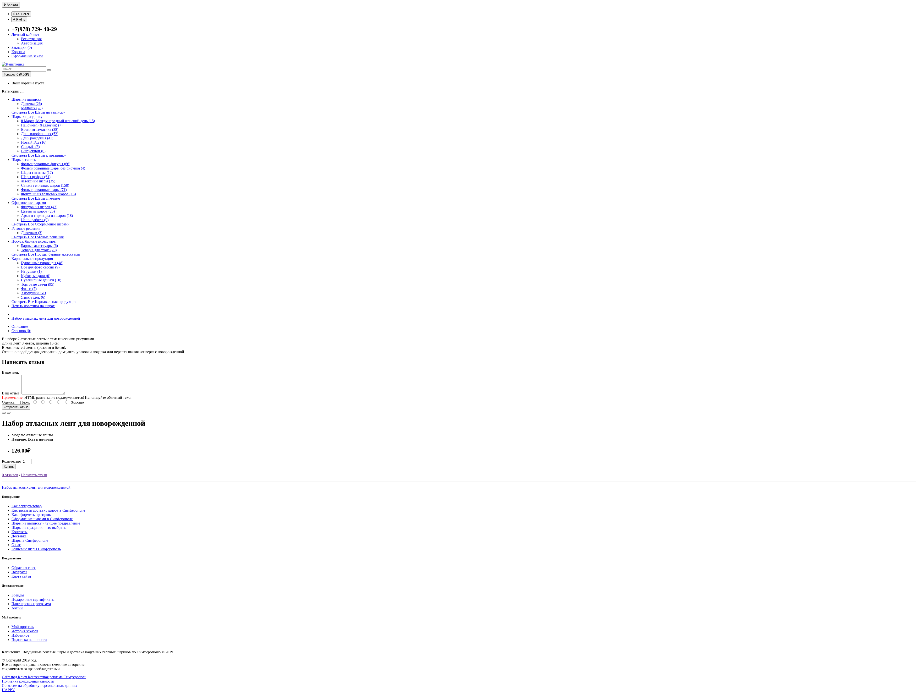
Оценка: (8, 402)
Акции (17, 608)
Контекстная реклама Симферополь (57, 677)
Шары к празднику (27, 117)
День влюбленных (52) (39, 134)
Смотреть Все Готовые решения (37, 237)
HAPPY (8, 690)
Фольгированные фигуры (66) (45, 164)
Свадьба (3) (30, 147)
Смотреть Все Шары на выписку (38, 112)
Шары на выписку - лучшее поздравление (45, 523)
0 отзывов (10, 475)
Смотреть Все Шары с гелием (35, 198)
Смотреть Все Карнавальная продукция (43, 302)
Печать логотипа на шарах (33, 306)
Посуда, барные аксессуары (33, 241)
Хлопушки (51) (33, 293)
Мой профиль (22, 627)
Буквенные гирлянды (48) (42, 263)
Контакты (19, 532)
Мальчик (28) (32, 108)
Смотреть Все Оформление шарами (40, 224)
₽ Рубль (19, 19)
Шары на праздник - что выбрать (38, 527)
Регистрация (31, 39)
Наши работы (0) (35, 220)
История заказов (24, 631)
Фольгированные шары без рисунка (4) (53, 168)
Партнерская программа (31, 604)
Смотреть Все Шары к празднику (38, 155)
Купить (9, 466)
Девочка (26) (31, 104)
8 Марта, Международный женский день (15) (58, 121)
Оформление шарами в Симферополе (42, 519)
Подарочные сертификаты (33, 599)
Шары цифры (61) (35, 177)
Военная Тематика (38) (39, 129)
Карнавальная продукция (32, 259)
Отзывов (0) (21, 331)
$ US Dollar (21, 14)
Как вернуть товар (26, 506)
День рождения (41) (37, 138)
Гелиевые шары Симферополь (36, 549)
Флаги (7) (29, 289)
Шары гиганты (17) (37, 172)
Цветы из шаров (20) (38, 211)
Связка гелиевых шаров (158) (45, 185)
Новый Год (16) (33, 142)
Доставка (19, 536)
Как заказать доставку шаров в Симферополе (48, 510)
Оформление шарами (28, 203)
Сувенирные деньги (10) (41, 280)
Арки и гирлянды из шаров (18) (47, 215)
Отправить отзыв (16, 407)
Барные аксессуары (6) (39, 246)
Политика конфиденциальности (28, 681)
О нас (16, 545)
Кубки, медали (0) (35, 276)
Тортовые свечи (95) (37, 284)
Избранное (20, 635)
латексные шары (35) (38, 181)
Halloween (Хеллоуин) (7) (41, 125)
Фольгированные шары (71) (44, 190)
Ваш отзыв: (11, 393)
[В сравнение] (9, 413)
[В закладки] (4, 413)
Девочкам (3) (31, 233)
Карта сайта (21, 576)
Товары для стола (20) (39, 250)
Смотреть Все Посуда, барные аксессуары (45, 254)
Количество (11, 461)
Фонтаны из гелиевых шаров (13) (48, 194)
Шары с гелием (24, 160)
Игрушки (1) (31, 271)
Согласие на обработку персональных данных (39, 685)
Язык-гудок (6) (33, 297)
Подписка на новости (29, 640)
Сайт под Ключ (15, 677)
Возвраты (19, 572)
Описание (19, 326)
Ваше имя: (10, 372)
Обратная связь (23, 568)
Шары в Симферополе (29, 540)
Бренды (17, 595)
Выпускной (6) (33, 151)
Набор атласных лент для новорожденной (45, 318)
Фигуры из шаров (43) (39, 207)
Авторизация (32, 43)
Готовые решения (25, 228)
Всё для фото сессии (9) (40, 267)
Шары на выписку (26, 99)
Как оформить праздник (31, 515)
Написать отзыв (34, 475)
